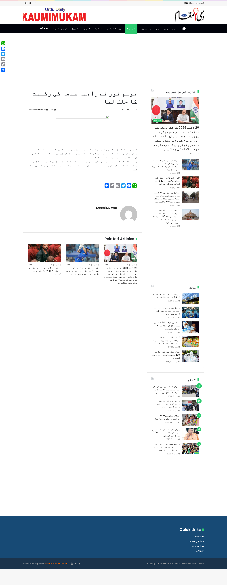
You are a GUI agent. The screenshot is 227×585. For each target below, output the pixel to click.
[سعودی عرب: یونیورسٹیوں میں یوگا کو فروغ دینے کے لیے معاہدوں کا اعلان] (190, 448)
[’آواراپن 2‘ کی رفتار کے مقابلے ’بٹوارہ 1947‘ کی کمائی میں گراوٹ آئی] (44, 253)
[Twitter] (30, 3)
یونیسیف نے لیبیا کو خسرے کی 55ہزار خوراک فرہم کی (166, 296)
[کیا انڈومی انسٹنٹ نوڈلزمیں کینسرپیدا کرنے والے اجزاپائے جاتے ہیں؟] (190, 341)
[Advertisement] (113, 61)
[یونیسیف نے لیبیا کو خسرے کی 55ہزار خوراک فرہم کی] (190, 298)
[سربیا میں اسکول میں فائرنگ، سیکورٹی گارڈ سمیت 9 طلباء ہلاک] (190, 405)
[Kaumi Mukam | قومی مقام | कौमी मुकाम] (113, 14)
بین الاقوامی (115, 28)
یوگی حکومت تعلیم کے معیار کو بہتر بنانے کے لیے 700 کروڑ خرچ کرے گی (166, 432)
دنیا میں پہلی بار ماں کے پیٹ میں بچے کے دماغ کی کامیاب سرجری (167, 311)
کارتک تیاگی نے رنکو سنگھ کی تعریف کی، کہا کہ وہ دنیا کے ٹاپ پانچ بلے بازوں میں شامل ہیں (82, 271)
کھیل (87, 28)
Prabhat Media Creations (57, 563)
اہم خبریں (170, 28)
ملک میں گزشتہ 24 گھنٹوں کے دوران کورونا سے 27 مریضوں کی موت (167, 325)
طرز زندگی (61, 28)
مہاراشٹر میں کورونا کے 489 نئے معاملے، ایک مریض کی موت (166, 354)
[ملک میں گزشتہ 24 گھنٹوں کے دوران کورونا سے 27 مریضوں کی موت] (190, 327)
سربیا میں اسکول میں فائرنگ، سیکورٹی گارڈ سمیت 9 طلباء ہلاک (168, 404)
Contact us (198, 546)
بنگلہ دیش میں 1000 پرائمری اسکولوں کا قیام (167, 417)
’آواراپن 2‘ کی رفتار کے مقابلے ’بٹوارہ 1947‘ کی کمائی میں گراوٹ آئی (45, 271)
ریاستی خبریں (150, 28)
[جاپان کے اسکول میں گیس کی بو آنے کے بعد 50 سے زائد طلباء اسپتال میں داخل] (190, 391)
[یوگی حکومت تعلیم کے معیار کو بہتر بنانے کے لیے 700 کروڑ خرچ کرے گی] (190, 434)
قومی (132, 28)
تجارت (98, 28)
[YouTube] (25, 3)
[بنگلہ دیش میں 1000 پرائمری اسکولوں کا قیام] (190, 420)
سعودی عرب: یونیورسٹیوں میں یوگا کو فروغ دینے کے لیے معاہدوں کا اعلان (167, 447)
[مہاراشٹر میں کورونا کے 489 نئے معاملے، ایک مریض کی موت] (190, 356)
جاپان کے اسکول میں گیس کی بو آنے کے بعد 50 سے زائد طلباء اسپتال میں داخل (166, 389)
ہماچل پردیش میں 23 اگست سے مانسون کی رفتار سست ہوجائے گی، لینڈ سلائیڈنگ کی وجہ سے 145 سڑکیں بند (167, 197)
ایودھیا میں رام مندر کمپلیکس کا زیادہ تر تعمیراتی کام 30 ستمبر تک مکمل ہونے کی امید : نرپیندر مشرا (166, 216)
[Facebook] (34, 3)
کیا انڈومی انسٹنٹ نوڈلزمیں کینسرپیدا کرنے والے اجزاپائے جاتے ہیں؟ (166, 340)
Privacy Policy (197, 541)
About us (199, 536)
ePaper (44, 28)
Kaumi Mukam (106, 208)
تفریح (76, 28)
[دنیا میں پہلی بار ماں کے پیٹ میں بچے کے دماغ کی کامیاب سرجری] (190, 312)
